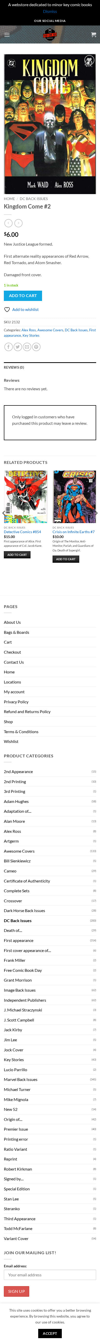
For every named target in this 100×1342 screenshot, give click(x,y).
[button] (7, 34)
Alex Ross (29, 330)
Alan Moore (14, 821)
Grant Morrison (18, 979)
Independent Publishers (25, 1000)
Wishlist (11, 741)
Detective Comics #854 (22, 532)
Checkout (12, 652)
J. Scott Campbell (19, 1019)
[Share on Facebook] (8, 347)
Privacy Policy (16, 701)
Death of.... (13, 930)
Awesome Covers (50, 330)
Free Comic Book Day (23, 970)
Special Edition (17, 1188)
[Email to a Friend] (27, 347)
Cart (8, 641)
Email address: (15, 1266)
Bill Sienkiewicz (17, 860)
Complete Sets (16, 890)
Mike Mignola (16, 1099)
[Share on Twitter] (18, 347)
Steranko (12, 1208)
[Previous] (4, 523)
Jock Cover (13, 1049)
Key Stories (31, 335)
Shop (8, 721)
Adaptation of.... (17, 811)
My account (14, 691)
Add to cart (23, 295)
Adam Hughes (16, 801)
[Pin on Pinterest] (36, 347)
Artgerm (11, 840)
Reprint (10, 1158)
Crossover (13, 900)
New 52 (10, 1109)
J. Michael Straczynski (23, 1009)
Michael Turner (17, 1089)
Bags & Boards (16, 632)
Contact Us (14, 662)
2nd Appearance (18, 771)
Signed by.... (14, 1178)
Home (9, 199)
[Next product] (8, 223)
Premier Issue (16, 1129)
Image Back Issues (20, 990)
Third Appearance (19, 1218)
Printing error (16, 1139)
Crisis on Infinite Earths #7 (74, 532)
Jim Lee (10, 1039)
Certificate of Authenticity (27, 880)
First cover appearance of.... (27, 950)
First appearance (18, 940)
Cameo (10, 870)
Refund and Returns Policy (27, 711)
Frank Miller (14, 960)
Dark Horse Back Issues (24, 910)
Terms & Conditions (21, 731)
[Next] (96, 523)
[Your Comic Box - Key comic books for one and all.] (50, 34)
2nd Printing (15, 781)
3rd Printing (14, 791)
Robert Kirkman (18, 1168)
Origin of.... (13, 1119)
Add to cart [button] (17, 554)
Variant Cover (16, 1238)
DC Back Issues (34, 199)
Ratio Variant (15, 1149)
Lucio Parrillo (15, 1069)
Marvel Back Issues (20, 1079)
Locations (12, 681)
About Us (12, 622)
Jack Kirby (13, 1029)
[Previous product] (18, 223)
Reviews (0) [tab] (14, 367)
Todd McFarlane (18, 1228)
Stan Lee (11, 1198)
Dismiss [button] (50, 11)
